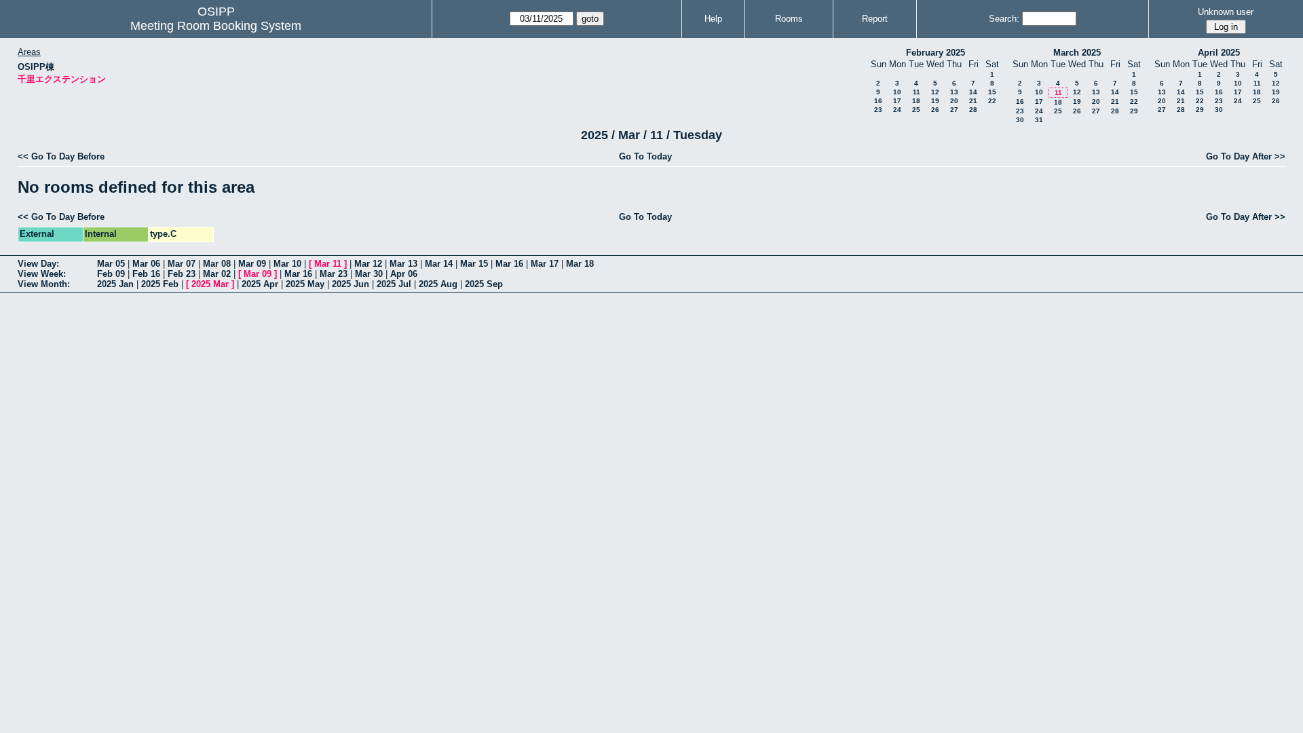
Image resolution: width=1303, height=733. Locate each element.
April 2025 (1219, 53)
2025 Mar (210, 284)
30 (1020, 120)
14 (973, 92)
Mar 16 (509, 264)
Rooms (789, 19)
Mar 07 (181, 264)
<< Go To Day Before (61, 156)
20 (954, 101)
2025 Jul (394, 284)
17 (897, 101)
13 (954, 92)
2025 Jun (350, 284)
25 (916, 109)
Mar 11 (327, 264)
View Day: (38, 264)
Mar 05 (111, 264)
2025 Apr (260, 284)
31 (1039, 120)
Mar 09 (252, 264)
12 (935, 92)
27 (954, 109)
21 (973, 101)
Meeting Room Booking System (215, 26)
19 (935, 101)
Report (875, 19)
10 (897, 92)
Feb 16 (146, 274)
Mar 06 (146, 264)
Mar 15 (474, 264)
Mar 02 (217, 274)
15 (992, 92)
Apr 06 (403, 274)
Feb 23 (181, 274)
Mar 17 (545, 264)
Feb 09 (111, 274)
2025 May (305, 284)
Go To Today (645, 156)
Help (713, 19)
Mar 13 (403, 264)
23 (878, 109)
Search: (1004, 19)
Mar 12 (368, 264)
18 (916, 101)
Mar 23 (333, 274)
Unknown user (1225, 12)
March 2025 (1077, 53)
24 (897, 109)
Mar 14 (439, 264)
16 (878, 101)
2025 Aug (438, 284)
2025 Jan (115, 284)
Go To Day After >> (1245, 156)
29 (1134, 111)
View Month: (44, 284)
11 (916, 92)
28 (973, 109)
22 (992, 101)
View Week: (42, 274)
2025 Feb (159, 284)
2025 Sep (484, 284)
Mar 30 (369, 274)
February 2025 (935, 53)
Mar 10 (287, 264)
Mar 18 (580, 264)
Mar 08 (217, 264)
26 (935, 109)
